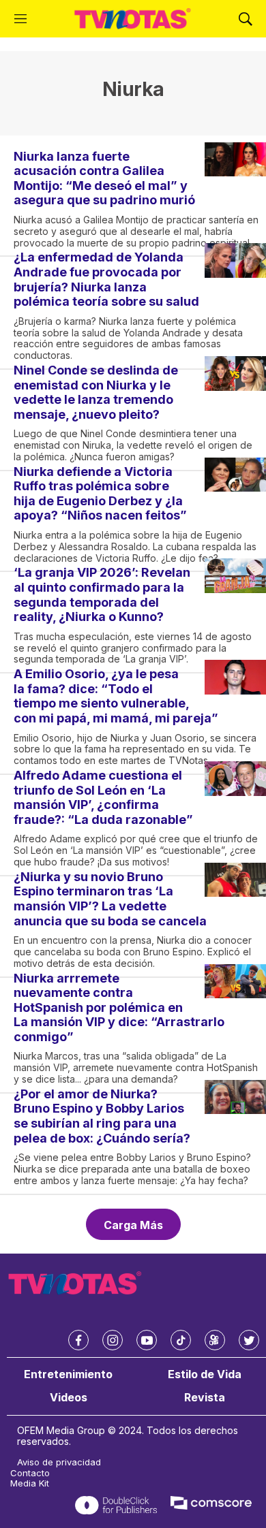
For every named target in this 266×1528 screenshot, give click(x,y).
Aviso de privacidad (59, 1462)
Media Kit (29, 1483)
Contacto (30, 1473)
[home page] (132, 18)
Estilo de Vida (204, 1374)
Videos (68, 1397)
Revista (204, 1397)
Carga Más (133, 1225)
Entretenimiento (68, 1374)
